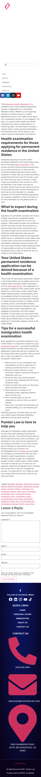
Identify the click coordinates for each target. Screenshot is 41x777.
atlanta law (28, 486)
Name (4, 546)
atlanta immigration (15, 486)
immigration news (8, 496)
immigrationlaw (7, 499)
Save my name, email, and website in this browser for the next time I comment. (17, 573)
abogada (11, 484)
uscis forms (30, 504)
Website (4, 562)
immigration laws (8, 494)
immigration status (23, 496)
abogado (19, 484)
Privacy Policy (20, 763)
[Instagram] (20, 599)
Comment (5, 519)
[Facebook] (10, 599)
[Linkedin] (15, 599)
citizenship (25, 489)
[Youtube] (25, 599)
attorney (10, 489)
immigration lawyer (23, 494)
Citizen (17, 489)
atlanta (4, 486)
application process (31, 484)
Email (4, 554)
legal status (18, 499)
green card (21, 491)
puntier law (14, 501)
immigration (31, 491)
